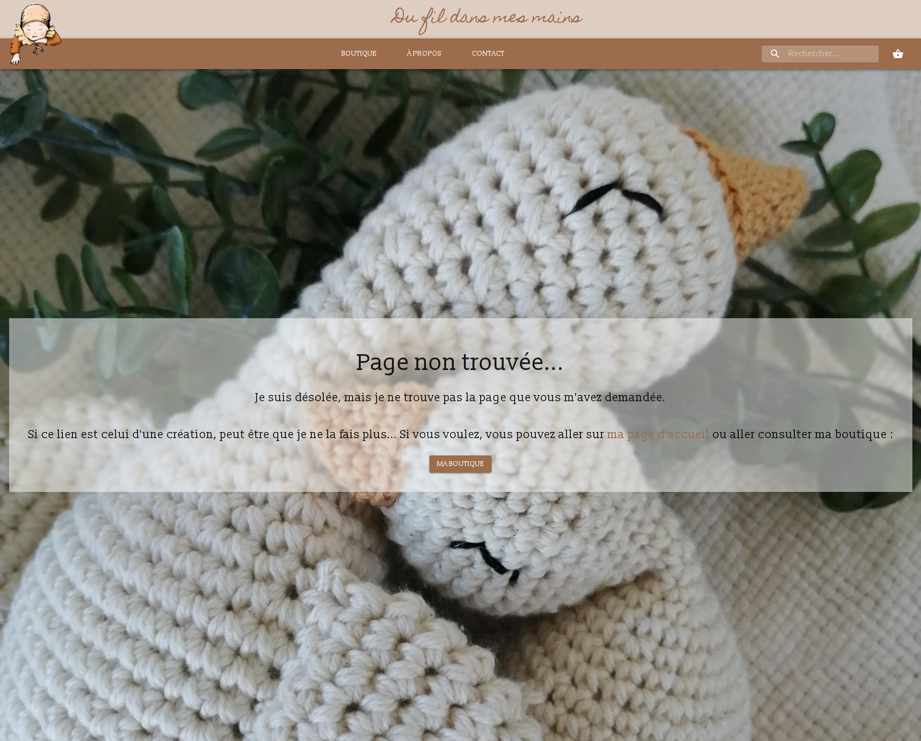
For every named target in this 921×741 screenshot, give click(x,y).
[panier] (897, 53)
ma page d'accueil (658, 435)
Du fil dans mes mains (487, 19)
